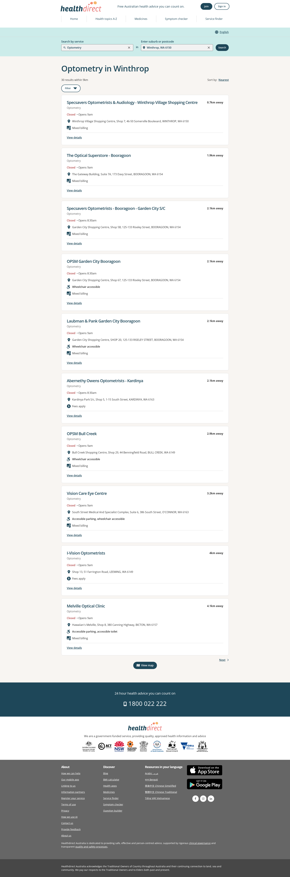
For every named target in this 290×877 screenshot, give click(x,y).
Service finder (214, 19)
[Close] (129, 47)
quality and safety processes (91, 846)
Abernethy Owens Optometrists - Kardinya (105, 380)
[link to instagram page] (203, 798)
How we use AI (69, 816)
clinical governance (200, 843)
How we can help (70, 773)
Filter (73, 89)
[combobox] (67, 11)
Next (222, 660)
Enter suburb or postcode (157, 41)
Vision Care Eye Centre (87, 493)
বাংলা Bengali (151, 779)
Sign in (222, 6)
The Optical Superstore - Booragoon (99, 155)
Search (222, 47)
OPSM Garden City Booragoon (93, 261)
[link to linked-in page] (211, 798)
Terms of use (68, 804)
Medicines (141, 19)
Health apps (110, 785)
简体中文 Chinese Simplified (160, 785)
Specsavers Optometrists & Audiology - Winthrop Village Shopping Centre (132, 102)
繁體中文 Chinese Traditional (161, 792)
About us (66, 835)
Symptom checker (176, 19)
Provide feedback (71, 829)
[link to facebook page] (195, 798)
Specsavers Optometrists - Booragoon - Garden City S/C (116, 208)
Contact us (67, 823)
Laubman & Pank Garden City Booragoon (103, 321)
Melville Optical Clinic (86, 606)
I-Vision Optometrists (86, 553)
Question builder (112, 810)
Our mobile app (70, 779)
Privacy (65, 810)
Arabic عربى (151, 773)
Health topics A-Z (106, 19)
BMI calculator (111, 779)
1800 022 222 (147, 703)
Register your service (73, 798)
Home (74, 19)
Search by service (72, 41)
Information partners (73, 792)
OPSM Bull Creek (82, 433)
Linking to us (68, 785)
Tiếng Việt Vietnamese (157, 798)
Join (206, 6)
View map (149, 666)
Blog (105, 773)
